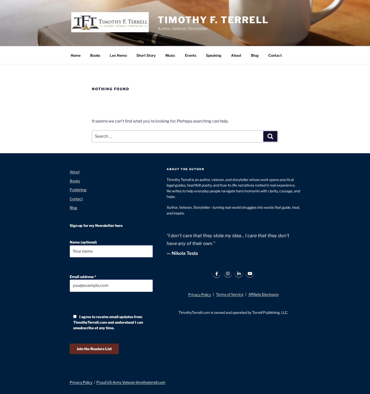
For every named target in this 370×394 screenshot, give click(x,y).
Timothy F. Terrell (213, 19)
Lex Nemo (118, 55)
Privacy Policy (199, 294)
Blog (255, 55)
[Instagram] (228, 273)
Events (190, 55)
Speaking (213, 55)
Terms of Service (229, 294)
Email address (83, 277)
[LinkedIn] (239, 273)
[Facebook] (217, 274)
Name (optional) (83, 242)
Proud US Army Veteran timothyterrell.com (130, 382)
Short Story (146, 55)
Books (95, 55)
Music (170, 55)
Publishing (78, 190)
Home (76, 55)
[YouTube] (250, 273)
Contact (275, 55)
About (236, 55)
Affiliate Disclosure (263, 294)
